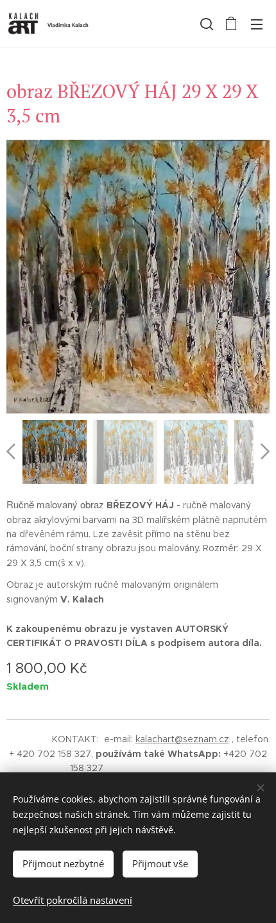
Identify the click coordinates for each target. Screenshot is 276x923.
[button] (205, 24)
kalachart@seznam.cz (182, 739)
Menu (257, 24)
